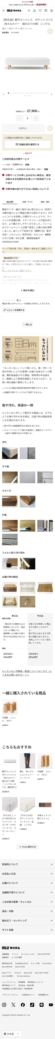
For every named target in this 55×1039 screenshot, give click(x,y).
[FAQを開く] (45, 9)
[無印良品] (11, 947)
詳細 (27, 164)
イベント (15, 954)
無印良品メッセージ (35, 982)
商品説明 (9, 202)
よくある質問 (17, 957)
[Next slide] (51, 94)
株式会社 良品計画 (26, 985)
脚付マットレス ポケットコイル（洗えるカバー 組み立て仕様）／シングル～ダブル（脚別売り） (10, 779)
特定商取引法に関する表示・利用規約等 (17, 988)
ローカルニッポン (28, 954)
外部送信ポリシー (28, 994)
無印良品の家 (7, 963)
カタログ (17, 972)
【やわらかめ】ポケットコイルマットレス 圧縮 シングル (27, 820)
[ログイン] (34, 9)
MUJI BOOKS (7, 966)
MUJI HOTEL (20, 966)
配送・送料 (45, 202)
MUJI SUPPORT (44, 954)
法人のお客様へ (8, 976)
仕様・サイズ (27, 202)
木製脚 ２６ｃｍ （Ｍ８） (44, 773)
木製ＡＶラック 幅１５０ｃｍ (45, 817)
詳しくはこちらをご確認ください (17, 270)
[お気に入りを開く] (40, 9)
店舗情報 (5, 954)
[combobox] (12, 1034)
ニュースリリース (8, 982)
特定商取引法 (43, 994)
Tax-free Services (23, 976)
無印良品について (9, 985)
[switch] (50, 31)
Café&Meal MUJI (21, 963)
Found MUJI (46, 963)
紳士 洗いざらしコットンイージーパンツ (27, 774)
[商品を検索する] (29, 9)
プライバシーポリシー (10, 994)
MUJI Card (28, 972)
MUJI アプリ (7, 972)
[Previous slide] (4, 94)
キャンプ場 (35, 963)
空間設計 (5, 957)
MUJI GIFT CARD (41, 972)
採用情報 (21, 982)
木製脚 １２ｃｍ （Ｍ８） (9, 719)
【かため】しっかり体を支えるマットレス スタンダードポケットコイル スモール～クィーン (9, 825)
